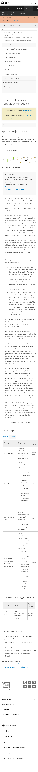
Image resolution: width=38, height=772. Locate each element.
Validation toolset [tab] (10, 91)
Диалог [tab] (5, 436)
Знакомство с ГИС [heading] (8, 704)
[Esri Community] (25, 686)
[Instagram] (29, 686)
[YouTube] (34, 686)
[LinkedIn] (34, 682)
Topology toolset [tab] (9, 87)
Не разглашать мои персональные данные (17, 764)
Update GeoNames (11, 74)
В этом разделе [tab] (8, 125)
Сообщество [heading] (6, 700)
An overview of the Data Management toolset (17, 40)
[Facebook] (25, 682)
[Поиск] (31, 3)
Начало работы (13, 13)
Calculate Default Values (12, 53)
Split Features (9, 70)
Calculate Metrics (10, 57)
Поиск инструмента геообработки (17, 667)
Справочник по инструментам (32, 13)
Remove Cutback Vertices (13, 61)
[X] (29, 682)
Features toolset (27, 37)
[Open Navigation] (35, 3)
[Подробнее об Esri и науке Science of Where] (6, 687)
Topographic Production (11, 35)
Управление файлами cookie (13, 758)
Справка (22, 13)
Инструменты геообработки (13, 32)
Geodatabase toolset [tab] (11, 82)
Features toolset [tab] (9, 45)
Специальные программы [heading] (10, 714)
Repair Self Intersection (12, 66)
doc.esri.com (13, 20)
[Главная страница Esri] (5, 2)
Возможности (17, 8)
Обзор (6, 8)
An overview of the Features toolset (16, 49)
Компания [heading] (5, 709)
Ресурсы (28, 8)
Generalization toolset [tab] (11, 78)
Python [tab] (12, 436)
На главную (5, 13)
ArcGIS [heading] (4, 695)
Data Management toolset (12, 37)
